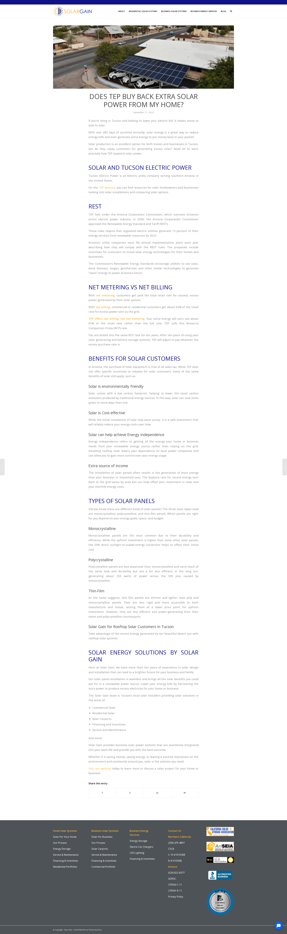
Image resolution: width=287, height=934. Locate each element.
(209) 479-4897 (176, 842)
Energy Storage (62, 848)
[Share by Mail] (185, 792)
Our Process (60, 842)
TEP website (107, 187)
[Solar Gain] (72, 11)
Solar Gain (68, 930)
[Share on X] (130, 792)
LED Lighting (137, 852)
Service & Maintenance (65, 854)
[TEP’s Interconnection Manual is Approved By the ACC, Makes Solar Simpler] (2, 467)
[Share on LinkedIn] (157, 792)
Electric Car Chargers (141, 846)
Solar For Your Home (65, 836)
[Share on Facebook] (102, 792)
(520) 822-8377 (176, 872)
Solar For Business (101, 836)
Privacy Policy (175, 896)
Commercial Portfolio (103, 866)
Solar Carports (99, 848)
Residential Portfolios (65, 866)
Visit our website (99, 768)
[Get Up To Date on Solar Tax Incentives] (284, 467)
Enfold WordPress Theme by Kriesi (88, 930)
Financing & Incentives (65, 860)
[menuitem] (121, 11)
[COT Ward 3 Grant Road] (143, 57)
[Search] (231, 11)
